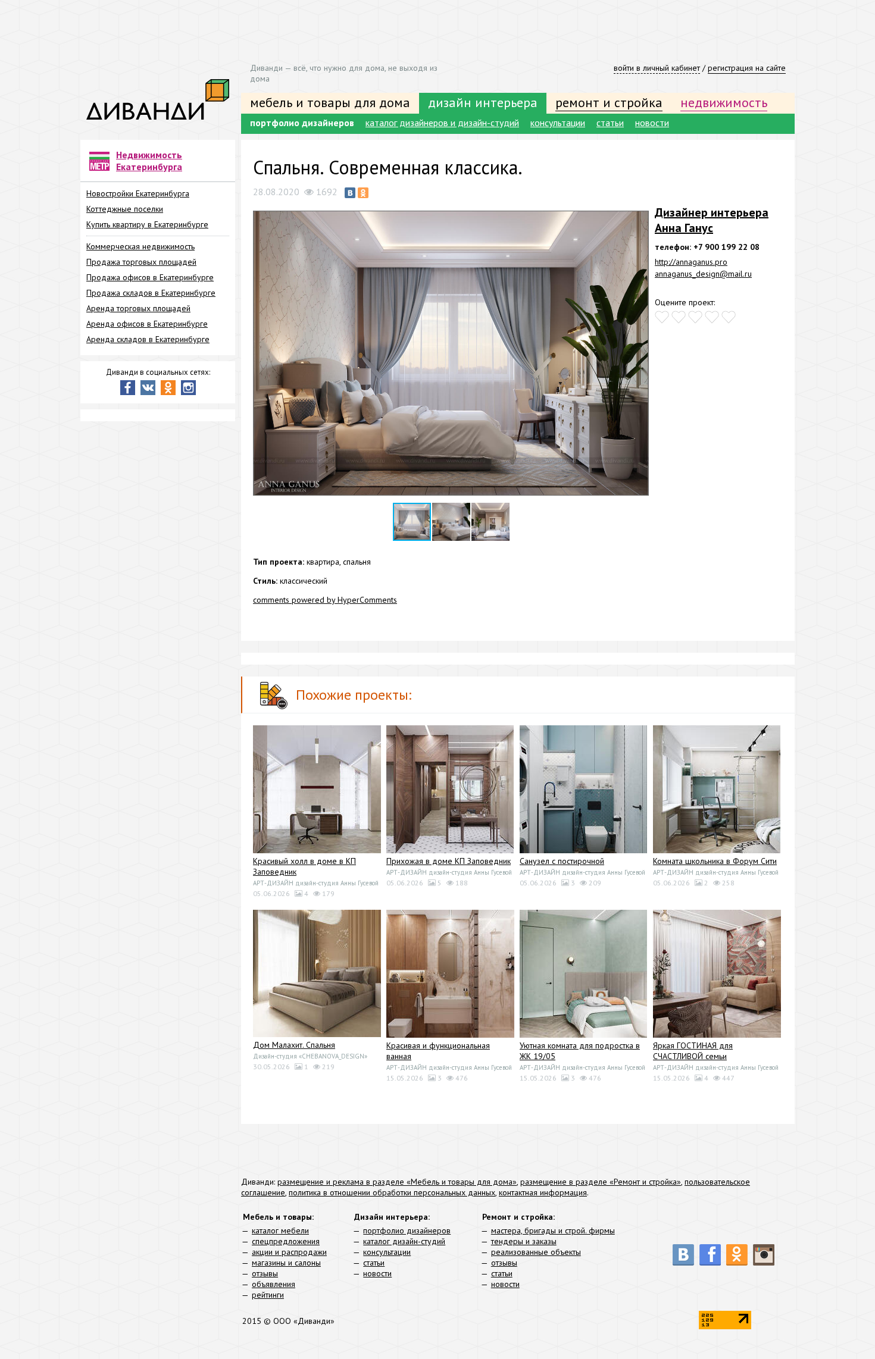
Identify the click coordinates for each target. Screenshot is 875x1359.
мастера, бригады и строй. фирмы (553, 1230)
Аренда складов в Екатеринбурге (148, 339)
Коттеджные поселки (124, 208)
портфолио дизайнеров (302, 123)
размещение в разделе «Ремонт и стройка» (600, 1181)
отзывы (265, 1273)
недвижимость (723, 102)
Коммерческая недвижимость (140, 246)
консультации (557, 123)
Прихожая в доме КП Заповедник (448, 861)
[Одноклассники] (363, 192)
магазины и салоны (286, 1262)
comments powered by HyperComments (325, 599)
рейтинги (268, 1294)
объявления (273, 1284)
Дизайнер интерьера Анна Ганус (711, 220)
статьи (610, 123)
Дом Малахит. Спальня (294, 1044)
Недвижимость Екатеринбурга (149, 161)
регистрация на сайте (747, 67)
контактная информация (543, 1192)
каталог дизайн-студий (404, 1241)
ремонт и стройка (608, 102)
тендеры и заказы (524, 1241)
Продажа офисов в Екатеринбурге (150, 277)
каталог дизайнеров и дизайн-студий (442, 123)
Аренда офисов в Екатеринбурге (147, 323)
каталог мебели (280, 1230)
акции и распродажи (289, 1252)
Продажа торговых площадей (141, 261)
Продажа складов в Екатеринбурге (150, 292)
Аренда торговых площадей (138, 308)
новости (652, 123)
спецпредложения (286, 1241)
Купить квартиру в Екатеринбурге (147, 224)
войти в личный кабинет (657, 67)
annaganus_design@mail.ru (703, 273)
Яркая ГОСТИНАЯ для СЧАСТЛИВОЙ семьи (693, 1050)
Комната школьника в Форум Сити (715, 861)
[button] (638, 215)
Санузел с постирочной (562, 861)
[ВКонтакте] (350, 192)
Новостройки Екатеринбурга (137, 193)
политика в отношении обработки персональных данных (392, 1192)
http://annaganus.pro (691, 261)
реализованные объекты (536, 1252)
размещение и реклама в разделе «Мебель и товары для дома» (397, 1181)
